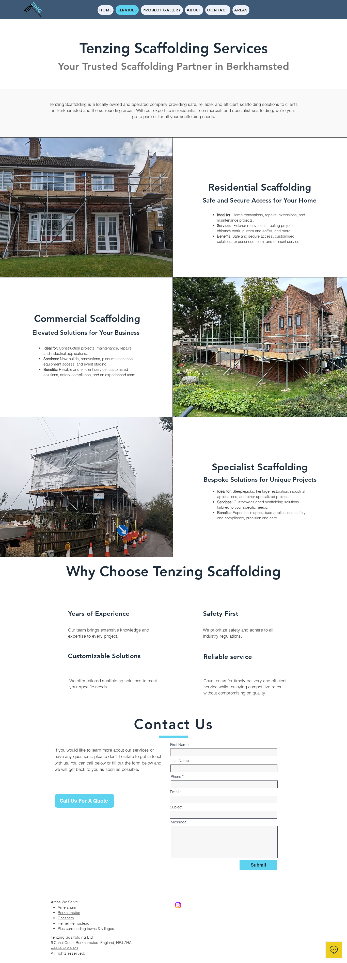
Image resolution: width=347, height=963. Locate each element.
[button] (240, 10)
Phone (176, 776)
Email (174, 792)
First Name (179, 744)
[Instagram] (178, 905)
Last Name (179, 760)
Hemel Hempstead (73, 923)
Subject (176, 807)
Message (178, 822)
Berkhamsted (69, 912)
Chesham (66, 918)
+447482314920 (64, 947)
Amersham (67, 907)
